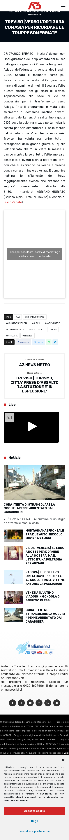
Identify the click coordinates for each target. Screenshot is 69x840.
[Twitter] (21, 703)
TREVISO (28, 336)
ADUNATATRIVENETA (17, 323)
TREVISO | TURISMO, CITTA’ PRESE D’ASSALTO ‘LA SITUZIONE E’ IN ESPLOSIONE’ (34, 382)
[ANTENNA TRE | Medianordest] (34, 2)
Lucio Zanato (13, 202)
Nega (34, 821)
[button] (63, 760)
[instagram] (39, 703)
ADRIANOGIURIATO (35, 317)
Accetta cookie (34, 811)
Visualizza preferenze (35, 831)
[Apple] (56, 703)
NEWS (53, 329)
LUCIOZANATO (37, 329)
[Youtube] (30, 703)
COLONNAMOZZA (15, 329)
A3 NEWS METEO (34, 363)
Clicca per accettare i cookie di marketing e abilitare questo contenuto (34, 254)
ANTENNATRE (53, 323)
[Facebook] (12, 703)
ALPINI (37, 323)
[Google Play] (47, 703)
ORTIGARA (12, 336)
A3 (18, 317)
